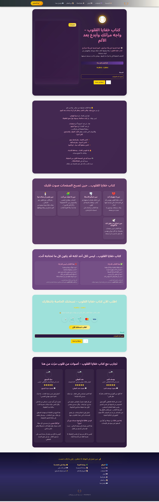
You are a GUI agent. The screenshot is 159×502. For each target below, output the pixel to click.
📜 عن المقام (70, 3)
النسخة (121, 72)
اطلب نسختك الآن (79, 327)
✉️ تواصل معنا (59, 3)
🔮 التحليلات (98, 3)
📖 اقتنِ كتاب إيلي (63, 467)
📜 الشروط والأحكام (82, 470)
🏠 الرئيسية (108, 3)
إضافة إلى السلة (99, 82)
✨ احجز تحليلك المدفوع (61, 470)
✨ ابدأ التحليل (37, 3)
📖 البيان (89, 3)
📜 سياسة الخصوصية (82, 467)
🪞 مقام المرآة (80, 3)
